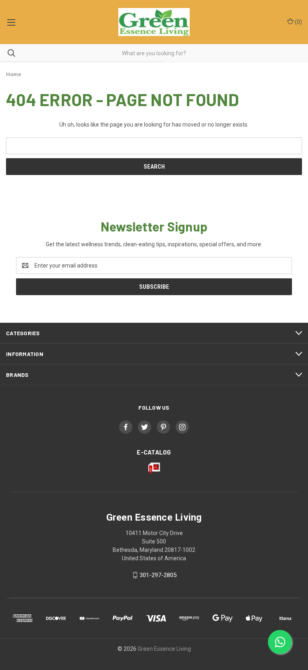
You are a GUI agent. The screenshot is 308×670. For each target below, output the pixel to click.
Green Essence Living (164, 649)
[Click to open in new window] (125, 427)
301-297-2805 (158, 575)
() (298, 22)
